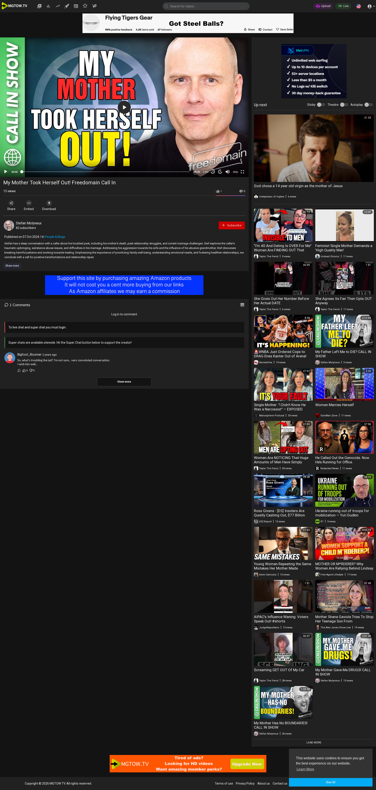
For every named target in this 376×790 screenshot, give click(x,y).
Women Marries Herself (334, 405)
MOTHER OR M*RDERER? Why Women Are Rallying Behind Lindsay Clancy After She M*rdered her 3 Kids (344, 570)
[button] (358, 6)
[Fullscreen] (242, 172)
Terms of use (224, 783)
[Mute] (227, 172)
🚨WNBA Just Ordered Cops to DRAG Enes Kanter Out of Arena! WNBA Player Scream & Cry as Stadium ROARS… (280, 358)
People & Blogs (55, 237)
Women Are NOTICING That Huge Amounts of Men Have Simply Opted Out (281, 462)
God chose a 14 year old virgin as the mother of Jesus (298, 186)
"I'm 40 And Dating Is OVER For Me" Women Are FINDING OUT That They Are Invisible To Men (282, 250)
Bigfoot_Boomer (29, 354)
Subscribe (233, 225)
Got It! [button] (331, 782)
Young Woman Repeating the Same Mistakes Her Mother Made (282, 566)
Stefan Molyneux (29, 223)
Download (49, 209)
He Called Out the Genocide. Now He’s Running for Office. (342, 460)
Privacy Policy (245, 783)
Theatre (333, 104)
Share (11, 209)
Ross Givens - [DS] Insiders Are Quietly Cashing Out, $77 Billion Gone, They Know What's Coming (280, 515)
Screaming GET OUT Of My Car (279, 670)
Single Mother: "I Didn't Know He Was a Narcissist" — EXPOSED (280, 407)
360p (235, 172)
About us (263, 783)
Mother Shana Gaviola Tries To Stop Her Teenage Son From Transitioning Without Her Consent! (344, 621)
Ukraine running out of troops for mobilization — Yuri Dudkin (342, 513)
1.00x (206, 172)
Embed (29, 209)
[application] (124, 107)
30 (213, 172)
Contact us (280, 783)
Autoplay (357, 104)
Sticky (311, 104)
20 (220, 172)
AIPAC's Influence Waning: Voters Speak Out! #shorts (281, 619)
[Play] (5, 172)
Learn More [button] (305, 769)
